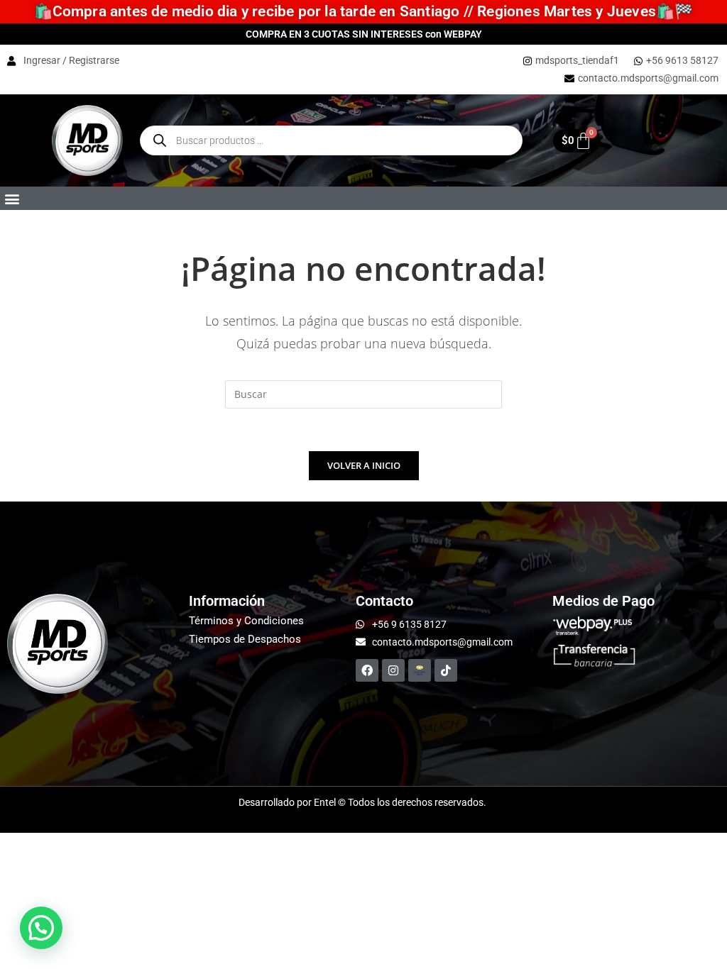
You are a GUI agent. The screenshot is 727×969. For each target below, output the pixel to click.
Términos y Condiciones (246, 620)
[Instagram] (393, 670)
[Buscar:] (363, 392)
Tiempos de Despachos (245, 639)
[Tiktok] (445, 670)
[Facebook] (367, 670)
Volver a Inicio (363, 465)
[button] (11, 198)
